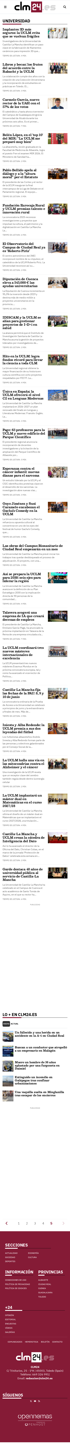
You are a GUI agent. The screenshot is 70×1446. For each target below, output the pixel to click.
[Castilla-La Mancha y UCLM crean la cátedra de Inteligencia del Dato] (57, 837)
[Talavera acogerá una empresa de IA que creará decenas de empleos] (57, 616)
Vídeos (8, 1328)
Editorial (10, 1319)
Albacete (43, 1280)
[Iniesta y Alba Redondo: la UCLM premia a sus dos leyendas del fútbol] (57, 728)
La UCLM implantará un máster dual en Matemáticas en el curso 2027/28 (22, 800)
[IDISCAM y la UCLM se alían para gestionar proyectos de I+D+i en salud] (57, 321)
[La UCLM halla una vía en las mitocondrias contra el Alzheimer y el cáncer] (57, 763)
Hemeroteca (31, 1341)
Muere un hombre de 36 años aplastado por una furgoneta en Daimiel (37, 1065)
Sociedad (10, 1257)
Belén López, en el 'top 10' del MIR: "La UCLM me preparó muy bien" (23, 138)
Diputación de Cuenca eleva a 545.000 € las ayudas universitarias (20, 282)
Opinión (9, 1315)
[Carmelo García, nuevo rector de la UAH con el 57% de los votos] (57, 103)
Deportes (10, 1261)
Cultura (32, 1257)
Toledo (42, 1296)
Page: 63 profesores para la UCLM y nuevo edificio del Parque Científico (24, 433)
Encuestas (10, 1323)
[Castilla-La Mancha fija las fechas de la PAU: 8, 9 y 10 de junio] (57, 693)
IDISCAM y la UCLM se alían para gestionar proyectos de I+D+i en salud (22, 322)
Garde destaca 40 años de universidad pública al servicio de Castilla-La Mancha (23, 874)
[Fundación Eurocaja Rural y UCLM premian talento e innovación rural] (57, 208)
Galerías (10, 1332)
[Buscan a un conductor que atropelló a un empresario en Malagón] (8, 1051)
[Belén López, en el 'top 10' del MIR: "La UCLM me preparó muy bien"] (57, 138)
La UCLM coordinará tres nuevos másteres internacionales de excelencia (23, 653)
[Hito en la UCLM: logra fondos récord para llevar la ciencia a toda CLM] (57, 359)
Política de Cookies (16, 1288)
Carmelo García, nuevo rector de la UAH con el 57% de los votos (21, 103)
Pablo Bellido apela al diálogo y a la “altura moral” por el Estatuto (20, 173)
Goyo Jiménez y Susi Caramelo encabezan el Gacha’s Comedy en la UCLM (21, 509)
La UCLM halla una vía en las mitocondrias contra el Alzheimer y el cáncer (23, 764)
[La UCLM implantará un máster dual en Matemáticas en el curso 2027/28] (57, 798)
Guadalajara (45, 1292)
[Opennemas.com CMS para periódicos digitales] (35, 1420)
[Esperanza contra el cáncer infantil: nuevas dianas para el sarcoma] (57, 472)
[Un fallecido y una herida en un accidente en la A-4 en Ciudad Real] (8, 1036)
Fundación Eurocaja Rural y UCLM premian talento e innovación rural (24, 209)
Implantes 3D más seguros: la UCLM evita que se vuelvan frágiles (21, 33)
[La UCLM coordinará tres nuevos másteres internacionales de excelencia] (57, 651)
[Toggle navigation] (5, 7)
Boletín (45, 1341)
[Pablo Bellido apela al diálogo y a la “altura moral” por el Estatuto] (57, 173)
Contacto (57, 1341)
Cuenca (42, 1288)
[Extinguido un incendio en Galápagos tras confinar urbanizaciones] (8, 1080)
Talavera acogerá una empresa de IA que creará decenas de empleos (23, 616)
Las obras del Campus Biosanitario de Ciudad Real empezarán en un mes (33, 547)
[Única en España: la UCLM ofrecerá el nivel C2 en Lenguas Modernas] (57, 394)
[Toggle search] (64, 7)
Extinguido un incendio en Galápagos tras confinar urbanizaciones (33, 1080)
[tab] (6, 1024)
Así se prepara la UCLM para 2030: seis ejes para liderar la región (22, 577)
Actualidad (11, 1253)
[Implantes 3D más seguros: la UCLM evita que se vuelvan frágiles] (57, 32)
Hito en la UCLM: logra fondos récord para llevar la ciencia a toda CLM (23, 360)
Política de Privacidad (17, 1284)
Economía (33, 1253)
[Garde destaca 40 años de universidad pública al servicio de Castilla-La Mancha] (57, 872)
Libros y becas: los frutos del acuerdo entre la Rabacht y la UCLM (23, 68)
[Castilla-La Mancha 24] (35, 7)
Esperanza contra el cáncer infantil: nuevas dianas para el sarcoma (21, 472)
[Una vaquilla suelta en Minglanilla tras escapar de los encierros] (8, 1095)
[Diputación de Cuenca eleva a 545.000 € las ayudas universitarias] (57, 282)
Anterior (7, 1223)
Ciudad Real (44, 1284)
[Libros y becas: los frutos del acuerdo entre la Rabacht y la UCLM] (57, 68)
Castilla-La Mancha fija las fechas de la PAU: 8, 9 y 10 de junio (23, 693)
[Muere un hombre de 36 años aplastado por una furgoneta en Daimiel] (8, 1065)
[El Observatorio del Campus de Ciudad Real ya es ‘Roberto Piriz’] (57, 247)
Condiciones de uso (15, 1280)
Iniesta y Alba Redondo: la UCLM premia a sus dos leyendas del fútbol (24, 728)
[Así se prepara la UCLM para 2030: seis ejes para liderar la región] (57, 577)
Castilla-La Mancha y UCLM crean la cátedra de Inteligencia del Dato (24, 837)
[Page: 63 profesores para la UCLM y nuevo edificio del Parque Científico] (57, 433)
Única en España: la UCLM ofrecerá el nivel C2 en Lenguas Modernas (23, 395)
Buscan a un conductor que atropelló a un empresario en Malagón (41, 1049)
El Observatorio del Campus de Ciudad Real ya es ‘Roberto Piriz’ (24, 247)
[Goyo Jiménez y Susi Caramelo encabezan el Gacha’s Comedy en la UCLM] (57, 507)
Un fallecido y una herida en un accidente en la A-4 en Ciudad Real (39, 1034)
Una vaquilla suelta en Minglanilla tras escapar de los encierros (39, 1093)
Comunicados (15, 1341)
